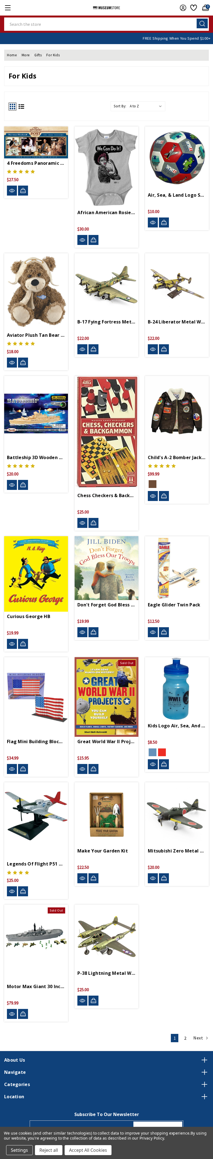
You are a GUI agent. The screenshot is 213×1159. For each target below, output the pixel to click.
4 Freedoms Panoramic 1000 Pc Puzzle (36, 163)
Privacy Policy (152, 1138)
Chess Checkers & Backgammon (106, 495)
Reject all (48, 1150)
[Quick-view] (12, 191)
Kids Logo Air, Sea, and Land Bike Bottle (177, 726)
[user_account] (181, 7)
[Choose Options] (93, 240)
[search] (202, 23)
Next (198, 1038)
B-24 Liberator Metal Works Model (177, 322)
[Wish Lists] (192, 7)
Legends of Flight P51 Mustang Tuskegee (36, 864)
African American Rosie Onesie (106, 212)
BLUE (152, 752)
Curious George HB (28, 616)
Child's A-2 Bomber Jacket (177, 457)
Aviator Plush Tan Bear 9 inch (36, 335)
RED (162, 752)
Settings (19, 1150)
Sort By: (120, 106)
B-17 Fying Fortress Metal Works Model (106, 322)
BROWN (152, 484)
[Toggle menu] (7, 7)
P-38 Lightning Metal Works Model (106, 973)
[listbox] (147, 106)
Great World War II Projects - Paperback (106, 741)
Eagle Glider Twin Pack (174, 605)
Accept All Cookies (88, 1150)
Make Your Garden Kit (102, 851)
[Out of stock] (93, 769)
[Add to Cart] (23, 191)
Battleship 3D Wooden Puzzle (36, 457)
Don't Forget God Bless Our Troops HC (106, 605)
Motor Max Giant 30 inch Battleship (36, 986)
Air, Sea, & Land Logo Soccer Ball (177, 195)
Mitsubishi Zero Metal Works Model (177, 851)
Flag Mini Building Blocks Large (36, 741)
